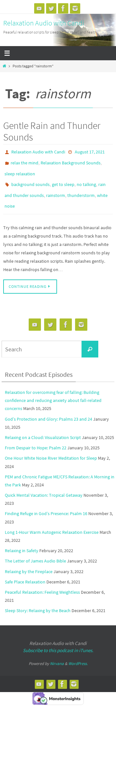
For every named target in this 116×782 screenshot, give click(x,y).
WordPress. (78, 654)
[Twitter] (51, 8)
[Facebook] (63, 8)
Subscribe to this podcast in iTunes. (58, 641)
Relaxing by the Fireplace (29, 562)
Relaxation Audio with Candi (43, 22)
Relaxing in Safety (21, 542)
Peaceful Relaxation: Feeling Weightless (42, 583)
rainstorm (55, 189)
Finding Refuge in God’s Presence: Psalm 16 (46, 505)
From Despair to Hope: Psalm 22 (35, 439)
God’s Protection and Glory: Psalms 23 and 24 (48, 410)
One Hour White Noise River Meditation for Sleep (51, 449)
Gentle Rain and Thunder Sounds (52, 131)
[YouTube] (39, 8)
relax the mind (24, 161)
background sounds (30, 179)
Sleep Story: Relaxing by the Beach (38, 602)
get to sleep (63, 179)
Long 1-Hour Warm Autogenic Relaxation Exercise (52, 523)
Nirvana (57, 654)
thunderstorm (81, 189)
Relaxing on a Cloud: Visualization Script (43, 428)
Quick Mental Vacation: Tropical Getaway (43, 486)
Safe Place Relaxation (25, 573)
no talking (86, 179)
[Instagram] (75, 8)
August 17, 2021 (90, 151)
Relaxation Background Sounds (71, 161)
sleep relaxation (20, 170)
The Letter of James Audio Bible (35, 552)
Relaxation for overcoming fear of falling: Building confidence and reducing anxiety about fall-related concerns (53, 391)
